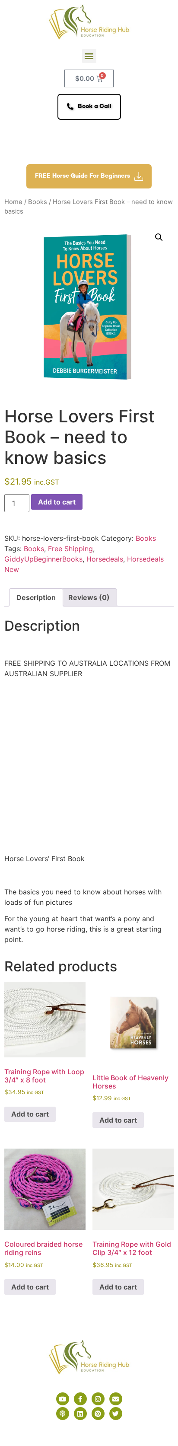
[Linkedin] (80, 1413)
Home (13, 202)
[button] (89, 56)
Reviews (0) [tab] (89, 597)
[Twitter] (115, 1413)
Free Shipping (70, 548)
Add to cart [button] (30, 1114)
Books (37, 202)
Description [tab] (36, 597)
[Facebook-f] (80, 1398)
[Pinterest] (98, 1413)
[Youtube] (62, 1398)
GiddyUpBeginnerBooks (43, 559)
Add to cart (57, 502)
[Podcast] (62, 1413)
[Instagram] (98, 1398)
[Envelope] (115, 1398)
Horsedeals (104, 559)
